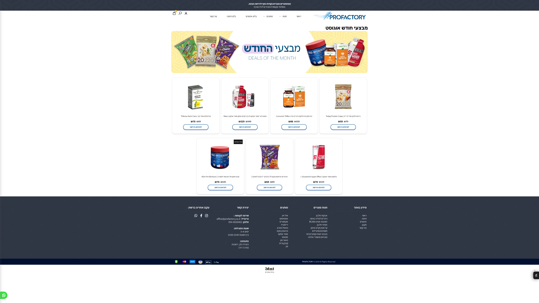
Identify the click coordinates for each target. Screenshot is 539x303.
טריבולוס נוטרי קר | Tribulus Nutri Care (196, 116)
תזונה (364, 218)
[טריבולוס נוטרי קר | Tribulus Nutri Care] (196, 113)
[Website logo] (339, 15)
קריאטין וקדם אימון (319, 227)
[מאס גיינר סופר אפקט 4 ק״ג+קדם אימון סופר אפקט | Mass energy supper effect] (244, 113)
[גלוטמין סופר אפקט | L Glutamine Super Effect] (318, 173)
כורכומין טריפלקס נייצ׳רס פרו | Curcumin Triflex (294, 116)
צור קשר (213, 16)
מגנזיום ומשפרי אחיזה (317, 237)
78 (194, 121)
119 (322, 181)
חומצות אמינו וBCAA (318, 221)
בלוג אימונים (251, 16)
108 (298, 121)
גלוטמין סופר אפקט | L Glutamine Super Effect (319, 176)
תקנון (364, 224)
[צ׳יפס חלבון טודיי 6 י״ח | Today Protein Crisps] (343, 113)
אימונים (363, 221)
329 (243, 121)
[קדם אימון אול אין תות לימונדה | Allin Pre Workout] (220, 173)
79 (347, 121)
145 (224, 181)
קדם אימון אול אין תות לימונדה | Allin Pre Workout (220, 176)
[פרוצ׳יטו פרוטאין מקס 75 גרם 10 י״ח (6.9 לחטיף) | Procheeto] (269, 173)
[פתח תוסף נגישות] (536, 275)
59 (341, 121)
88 (292, 121)
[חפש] (180, 13)
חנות (285, 16)
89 (199, 121)
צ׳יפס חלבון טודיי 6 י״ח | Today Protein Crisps (343, 116)
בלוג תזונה (231, 16)
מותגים (270, 16)
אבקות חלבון (321, 215)
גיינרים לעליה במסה (318, 218)
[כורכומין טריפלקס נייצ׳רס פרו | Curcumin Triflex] (294, 113)
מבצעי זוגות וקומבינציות (316, 234)
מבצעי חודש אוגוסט (347, 27)
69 (268, 181)
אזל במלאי (238, 142)
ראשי (299, 16)
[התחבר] (186, 13)
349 (249, 121)
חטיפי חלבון (322, 224)
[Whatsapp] (4, 296)
